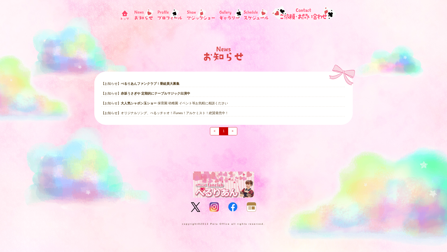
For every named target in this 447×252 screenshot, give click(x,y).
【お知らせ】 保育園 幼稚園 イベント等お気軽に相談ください (164, 103)
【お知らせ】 (140, 83)
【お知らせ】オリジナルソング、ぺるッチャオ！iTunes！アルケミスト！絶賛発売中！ (164, 113)
